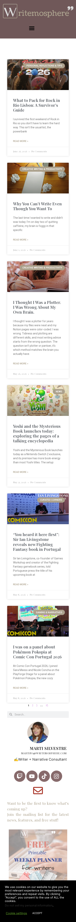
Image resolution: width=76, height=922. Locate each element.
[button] (31, 28)
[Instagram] (56, 776)
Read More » (20, 141)
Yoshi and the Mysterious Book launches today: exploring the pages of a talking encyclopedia (37, 433)
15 (47, 705)
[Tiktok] (44, 776)
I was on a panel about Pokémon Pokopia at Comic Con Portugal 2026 (37, 651)
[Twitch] (19, 776)
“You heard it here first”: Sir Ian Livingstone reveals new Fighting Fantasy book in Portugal (37, 542)
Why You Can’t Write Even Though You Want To (37, 206)
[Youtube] (32, 776)
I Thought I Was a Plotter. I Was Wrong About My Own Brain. (37, 307)
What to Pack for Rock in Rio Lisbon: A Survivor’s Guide (36, 105)
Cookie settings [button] (16, 913)
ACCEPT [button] (37, 913)
